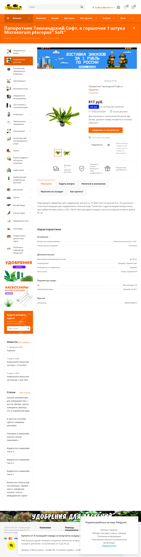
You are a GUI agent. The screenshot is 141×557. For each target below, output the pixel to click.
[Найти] (81, 7)
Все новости (24, 342)
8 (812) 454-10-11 (104, 7)
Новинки (11, 350)
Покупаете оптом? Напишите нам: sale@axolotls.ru (96, 168)
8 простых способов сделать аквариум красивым (16, 422)
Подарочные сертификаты (121, 168)
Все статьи (25, 392)
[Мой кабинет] (118, 7)
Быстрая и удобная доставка (67, 168)
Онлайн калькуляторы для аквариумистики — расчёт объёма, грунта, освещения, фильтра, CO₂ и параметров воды (18, 404)
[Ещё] (132, 18)
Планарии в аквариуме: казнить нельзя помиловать (18, 436)
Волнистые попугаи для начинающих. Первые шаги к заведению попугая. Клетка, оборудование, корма (18, 489)
